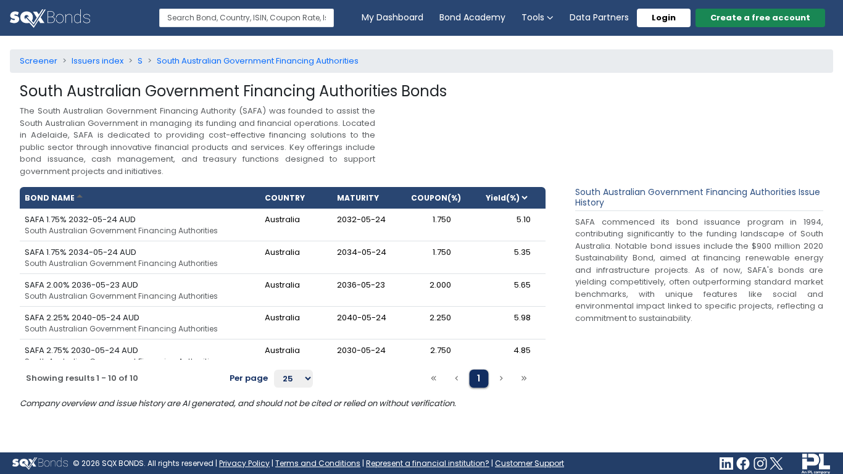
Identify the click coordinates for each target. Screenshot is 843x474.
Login (664, 17)
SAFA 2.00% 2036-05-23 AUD (81, 285)
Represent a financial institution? (427, 463)
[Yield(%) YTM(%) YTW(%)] (512, 198)
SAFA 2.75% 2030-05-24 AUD (81, 350)
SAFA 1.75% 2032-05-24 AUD (80, 219)
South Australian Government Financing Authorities (121, 231)
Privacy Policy (244, 463)
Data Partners (599, 17)
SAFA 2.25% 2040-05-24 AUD (82, 317)
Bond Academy (472, 17)
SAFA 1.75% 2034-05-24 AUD (80, 252)
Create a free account (760, 17)
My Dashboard (392, 17)
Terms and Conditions (317, 463)
